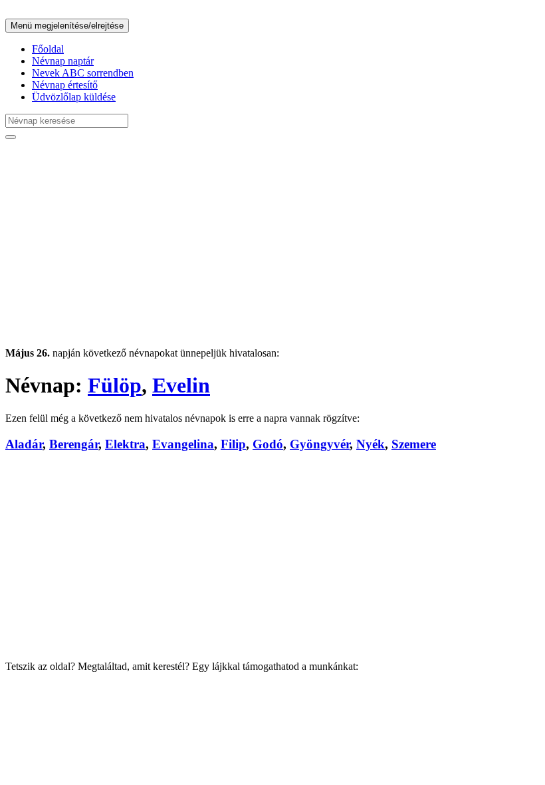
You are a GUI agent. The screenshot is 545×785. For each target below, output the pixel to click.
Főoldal (48, 49)
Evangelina (183, 444)
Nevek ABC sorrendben (83, 72)
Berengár (73, 444)
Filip (233, 444)
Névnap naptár (63, 61)
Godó (268, 444)
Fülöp (115, 385)
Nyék (370, 444)
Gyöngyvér (320, 444)
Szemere (413, 444)
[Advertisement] (272, 243)
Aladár (24, 444)
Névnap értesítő (65, 84)
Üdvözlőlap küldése (74, 96)
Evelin (181, 385)
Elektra (125, 444)
